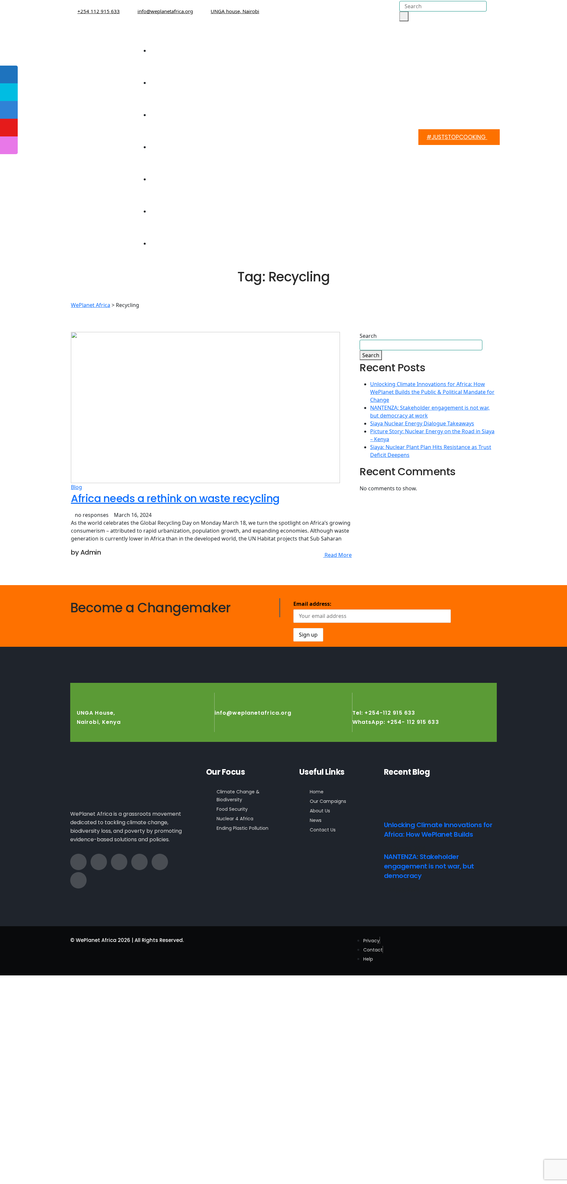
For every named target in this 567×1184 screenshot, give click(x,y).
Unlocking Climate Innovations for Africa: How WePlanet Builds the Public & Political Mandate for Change (432, 391)
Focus (184, 101)
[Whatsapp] (119, 862)
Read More (337, 555)
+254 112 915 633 (98, 11)
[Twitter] (99, 862)
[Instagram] (139, 862)
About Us (185, 69)
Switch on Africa (175, 166)
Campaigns (176, 133)
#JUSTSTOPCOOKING (457, 137)
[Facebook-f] (78, 862)
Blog (76, 487)
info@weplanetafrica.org (165, 11)
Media (184, 198)
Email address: (312, 603)
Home (189, 37)
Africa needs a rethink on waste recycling (175, 498)
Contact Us (182, 230)
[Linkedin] (160, 862)
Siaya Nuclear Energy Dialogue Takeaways (422, 423)
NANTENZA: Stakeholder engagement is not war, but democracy (429, 866)
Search (368, 335)
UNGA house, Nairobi (235, 11)
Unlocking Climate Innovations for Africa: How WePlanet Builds (438, 829)
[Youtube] (78, 880)
